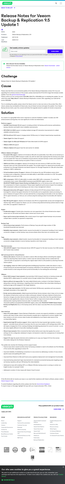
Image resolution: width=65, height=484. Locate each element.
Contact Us (4, 429)
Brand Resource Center (7, 434)
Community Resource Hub (23, 435)
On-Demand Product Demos (57, 435)
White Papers (53, 429)
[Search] (56, 3)
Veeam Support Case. (7, 381)
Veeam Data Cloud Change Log (24, 432)
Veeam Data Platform (39, 427)
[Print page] (2, 29)
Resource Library (54, 427)
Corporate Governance (7, 427)
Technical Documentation (23, 423)
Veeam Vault (37, 431)
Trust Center (4, 436)
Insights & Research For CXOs (56, 421)
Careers (3, 425)
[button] (32, 480)
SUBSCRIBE (55, 51)
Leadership (4, 423)
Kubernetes (36, 438)
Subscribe (57, 409)
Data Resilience (37, 424)
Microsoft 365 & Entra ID (40, 433)
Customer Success (22, 425)
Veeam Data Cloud (38, 429)
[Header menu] (61, 3)
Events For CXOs (54, 424)
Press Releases (5, 432)
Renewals (19, 427)
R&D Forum (20, 438)
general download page (18, 95)
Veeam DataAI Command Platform (40, 421)
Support (19, 421)
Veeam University (21, 429)
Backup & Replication (39, 440)
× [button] (63, 467)
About (2, 421)
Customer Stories (54, 433)
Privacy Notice (19, 56)
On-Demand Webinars (55, 431)
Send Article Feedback (43, 384)
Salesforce (36, 435)
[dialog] (32, 474)
